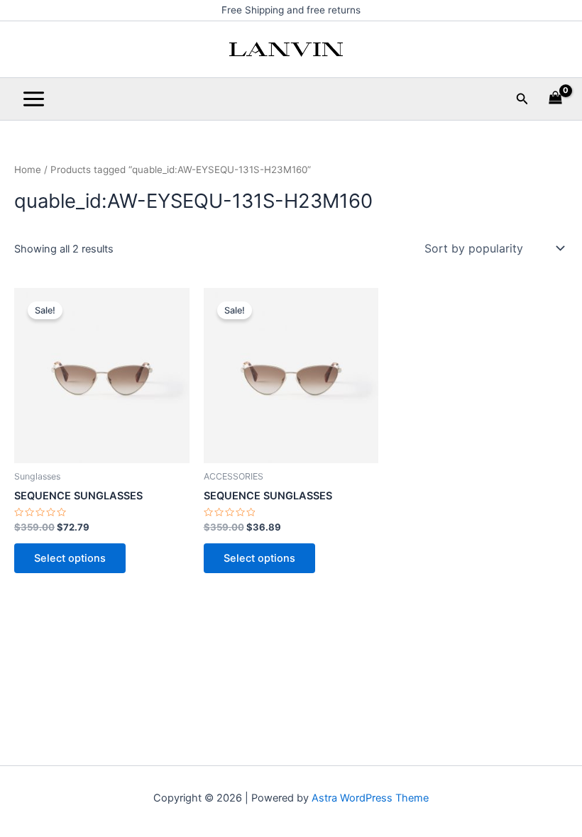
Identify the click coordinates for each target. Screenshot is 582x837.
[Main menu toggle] (33, 98)
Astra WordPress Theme (370, 798)
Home (27, 169)
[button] (522, 99)
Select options (70, 558)
